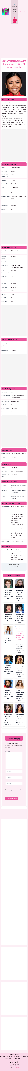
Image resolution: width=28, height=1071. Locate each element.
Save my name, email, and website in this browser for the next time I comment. (14, 792)
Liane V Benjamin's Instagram (18, 485)
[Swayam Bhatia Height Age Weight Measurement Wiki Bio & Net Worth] (19, 708)
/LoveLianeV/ (15, 492)
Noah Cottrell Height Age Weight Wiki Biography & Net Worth (8, 694)
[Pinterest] (15, 1062)
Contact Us (15, 20)
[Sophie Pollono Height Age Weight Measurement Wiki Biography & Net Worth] (8, 708)
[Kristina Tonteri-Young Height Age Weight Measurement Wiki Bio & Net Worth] (19, 633)
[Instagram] (13, 1062)
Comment (8, 751)
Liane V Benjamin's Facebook (18, 490)
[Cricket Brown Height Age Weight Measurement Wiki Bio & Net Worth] (19, 584)
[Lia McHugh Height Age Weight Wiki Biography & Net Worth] (8, 659)
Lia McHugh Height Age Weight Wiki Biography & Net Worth (8, 669)
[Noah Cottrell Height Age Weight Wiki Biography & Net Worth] (8, 684)
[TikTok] (17, 1062)
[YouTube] (10, 1062)
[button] (20, 12)
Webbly (18, 1067)
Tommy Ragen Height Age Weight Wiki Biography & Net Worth (8, 594)
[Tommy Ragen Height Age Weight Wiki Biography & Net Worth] (8, 584)
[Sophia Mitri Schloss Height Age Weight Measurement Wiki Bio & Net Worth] (19, 684)
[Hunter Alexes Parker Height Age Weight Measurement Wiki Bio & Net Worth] (8, 630)
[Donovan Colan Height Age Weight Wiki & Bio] (8, 608)
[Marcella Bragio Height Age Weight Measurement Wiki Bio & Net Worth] (19, 660)
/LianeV (13, 498)
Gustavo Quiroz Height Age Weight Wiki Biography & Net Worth (19, 618)
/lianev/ (13, 487)
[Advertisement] (14, 39)
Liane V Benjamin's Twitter (17, 496)
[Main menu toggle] (24, 12)
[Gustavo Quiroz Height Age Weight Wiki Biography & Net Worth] (19, 608)
